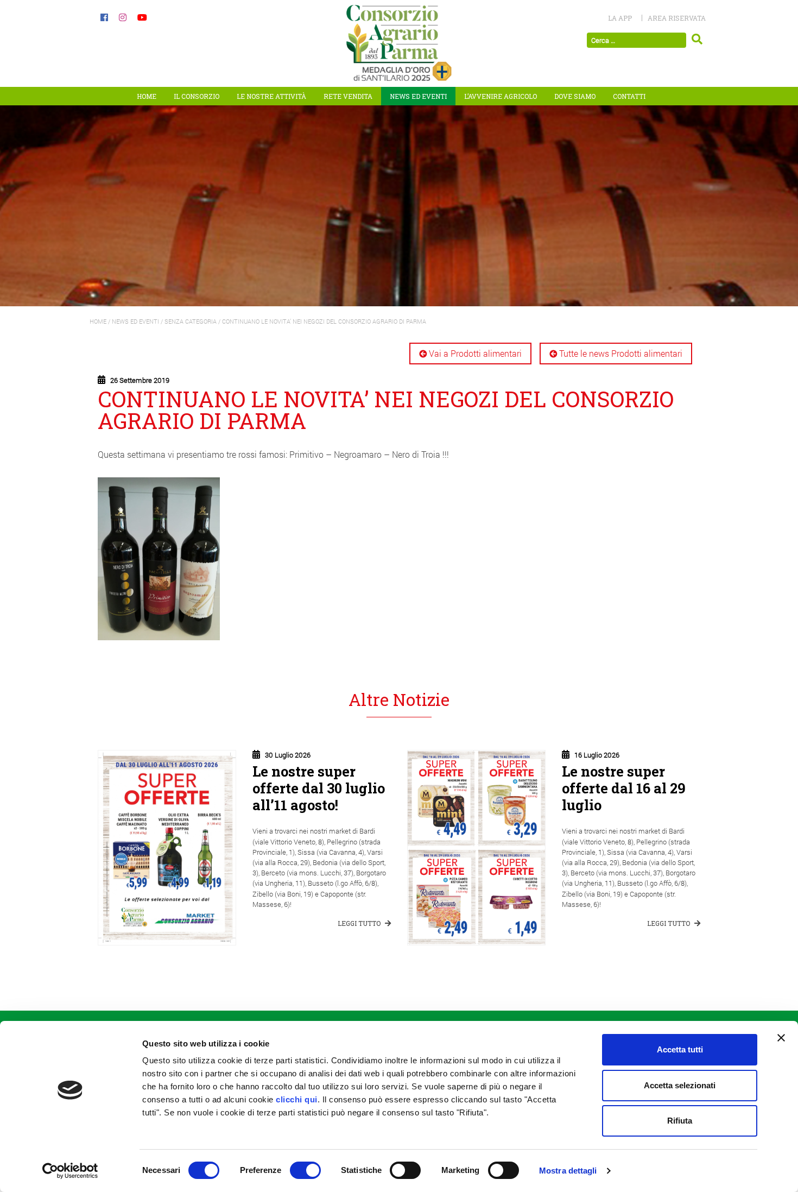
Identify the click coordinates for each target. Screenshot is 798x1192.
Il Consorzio (196, 96)
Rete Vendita (348, 96)
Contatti (629, 96)
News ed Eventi (418, 96)
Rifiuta (679, 1120)
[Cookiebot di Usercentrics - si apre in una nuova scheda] (70, 1171)
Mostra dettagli (568, 1170)
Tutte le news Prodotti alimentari (620, 353)
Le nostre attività (271, 96)
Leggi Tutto (360, 923)
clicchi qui (297, 1099)
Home (146, 96)
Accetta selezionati (679, 1085)
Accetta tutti (680, 1049)
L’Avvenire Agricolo (500, 96)
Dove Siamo (575, 96)
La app (620, 18)
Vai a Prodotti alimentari (475, 353)
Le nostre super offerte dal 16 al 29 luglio (624, 787)
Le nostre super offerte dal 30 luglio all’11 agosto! (318, 787)
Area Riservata (677, 18)
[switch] (305, 1170)
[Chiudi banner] (781, 1038)
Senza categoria (190, 321)
